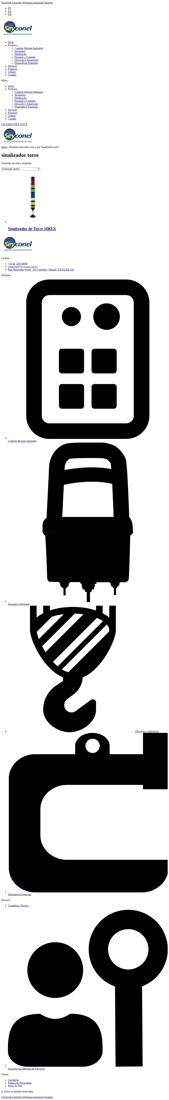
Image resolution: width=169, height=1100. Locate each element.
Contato (12, 74)
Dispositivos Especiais (26, 63)
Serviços (12, 66)
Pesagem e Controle (25, 57)
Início (4, 147)
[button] (84, 80)
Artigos (12, 72)
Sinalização (20, 54)
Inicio (11, 42)
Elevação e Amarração (26, 60)
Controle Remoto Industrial (29, 48)
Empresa (12, 69)
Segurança (20, 51)
